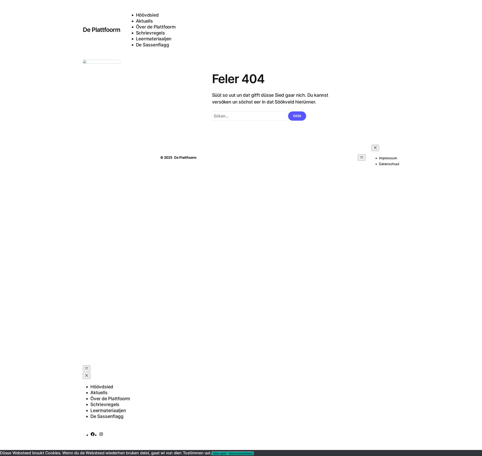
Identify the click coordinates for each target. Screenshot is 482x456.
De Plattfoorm (101, 29)
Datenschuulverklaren (240, 453)
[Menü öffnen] (86, 368)
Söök (297, 116)
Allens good (219, 453)
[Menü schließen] (86, 376)
